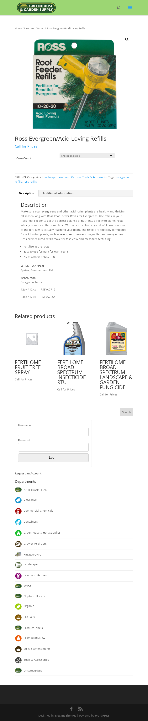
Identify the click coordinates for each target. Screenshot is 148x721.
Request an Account (28, 473)
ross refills (30, 181)
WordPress (102, 715)
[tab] (27, 193)
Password (24, 440)
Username (24, 425)
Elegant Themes (65, 715)
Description (26, 193)
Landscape (49, 177)
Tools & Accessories (95, 177)
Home (18, 28)
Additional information (58, 193)
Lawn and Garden (34, 28)
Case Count (23, 158)
